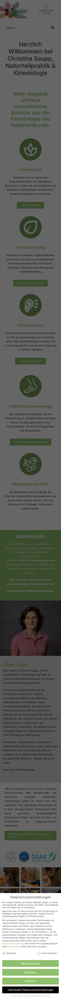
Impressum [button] (46, 996)
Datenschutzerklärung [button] (32, 996)
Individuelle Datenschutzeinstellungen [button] (30, 989)
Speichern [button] (30, 972)
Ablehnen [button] (30, 981)
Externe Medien (49, 953)
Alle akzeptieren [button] (30, 963)
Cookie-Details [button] (17, 996)
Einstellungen (14, 946)
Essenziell (11, 953)
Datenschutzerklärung (13, 943)
